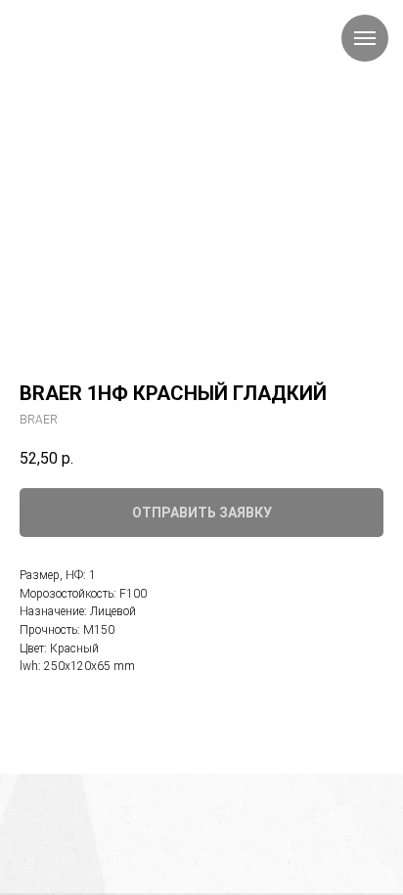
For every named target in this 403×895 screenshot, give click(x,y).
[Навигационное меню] (365, 38)
